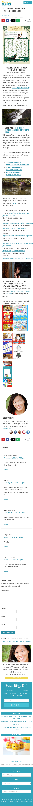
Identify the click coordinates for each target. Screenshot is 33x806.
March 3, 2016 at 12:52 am (13, 537)
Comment (5, 591)
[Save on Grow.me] (22, 20)
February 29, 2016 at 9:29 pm (14, 512)
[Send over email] (18, 20)
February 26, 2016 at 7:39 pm (14, 458)
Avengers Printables (13, 175)
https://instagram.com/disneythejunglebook (17, 236)
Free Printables (18, 17)
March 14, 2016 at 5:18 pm (13, 560)
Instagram (19, 291)
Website (3, 624)
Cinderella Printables (14, 170)
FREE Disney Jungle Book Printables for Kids (17, 130)
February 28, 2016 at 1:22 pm (14, 483)
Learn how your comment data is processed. (16, 641)
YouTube (9, 294)
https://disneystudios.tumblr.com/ (13, 251)
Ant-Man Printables (13, 172)
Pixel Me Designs (26, 801)
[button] (27, 2)
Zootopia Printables (13, 162)
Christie (12, 14)
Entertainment (7, 17)
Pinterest (27, 291)
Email (3, 616)
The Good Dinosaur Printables (17, 165)
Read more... (7, 429)
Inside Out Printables (14, 167)
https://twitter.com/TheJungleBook (14, 228)
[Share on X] (13, 20)
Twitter (12, 291)
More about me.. (16, 677)
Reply (6, 470)
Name (3, 608)
